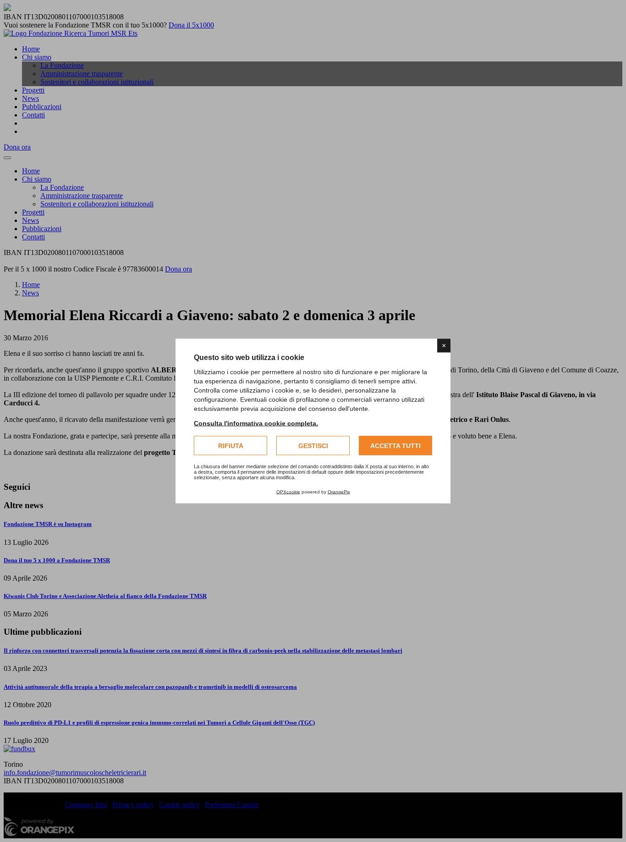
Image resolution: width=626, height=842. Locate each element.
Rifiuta (230, 445)
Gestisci (313, 445)
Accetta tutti (395, 445)
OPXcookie (288, 491)
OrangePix (339, 491)
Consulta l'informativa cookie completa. (256, 423)
